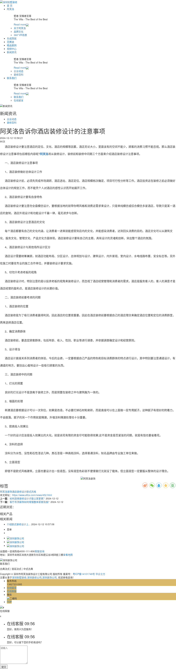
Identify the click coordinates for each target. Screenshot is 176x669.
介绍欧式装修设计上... (19, 524)
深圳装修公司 (34, 577)
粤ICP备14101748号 (84, 574)
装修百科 (18, 74)
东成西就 (11, 38)
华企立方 (100, 574)
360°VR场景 (20, 35)
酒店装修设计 (19, 491)
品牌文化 (18, 31)
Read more (20, 24)
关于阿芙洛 (20, 28)
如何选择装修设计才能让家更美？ (28, 498)
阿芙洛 (10, 9)
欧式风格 (31, 491)
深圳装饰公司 (49, 577)
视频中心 (11, 48)
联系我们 (11, 78)
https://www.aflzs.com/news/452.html (32, 495)
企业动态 (18, 71)
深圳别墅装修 (19, 577)
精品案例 (11, 45)
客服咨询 (39, 551)
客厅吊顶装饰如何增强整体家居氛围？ (30, 502)
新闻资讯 (11, 52)
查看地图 (68, 554)
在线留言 (18, 100)
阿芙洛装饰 (6, 491)
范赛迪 (10, 42)
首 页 (9, 5)
